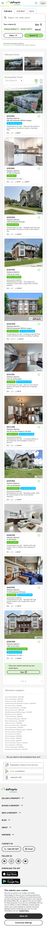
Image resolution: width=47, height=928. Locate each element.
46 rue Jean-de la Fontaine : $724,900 (16, 743)
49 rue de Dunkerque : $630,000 (14, 721)
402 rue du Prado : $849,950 (13, 740)
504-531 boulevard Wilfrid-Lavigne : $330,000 (18, 729)
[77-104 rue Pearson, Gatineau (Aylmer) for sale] (23, 151)
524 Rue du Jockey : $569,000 (14, 701)
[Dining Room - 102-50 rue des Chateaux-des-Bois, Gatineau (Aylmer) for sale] (23, 410)
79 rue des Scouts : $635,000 (13, 745)
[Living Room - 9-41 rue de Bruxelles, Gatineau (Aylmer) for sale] (23, 357)
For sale (8, 11)
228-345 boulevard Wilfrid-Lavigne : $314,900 (18, 712)
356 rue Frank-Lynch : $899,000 (14, 710)
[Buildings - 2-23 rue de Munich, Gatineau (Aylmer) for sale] (23, 464)
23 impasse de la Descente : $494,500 (16, 749)
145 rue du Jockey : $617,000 (13, 732)
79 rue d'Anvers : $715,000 (12, 734)
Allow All (24, 916)
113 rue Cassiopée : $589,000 (13, 736)
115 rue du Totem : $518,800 (13, 738)
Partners (6, 835)
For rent (21, 11)
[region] (23, 907)
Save (22, 672)
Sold (31, 11)
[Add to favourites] (38, 116)
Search (32, 35)
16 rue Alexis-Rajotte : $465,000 (14, 697)
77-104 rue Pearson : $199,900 (13, 716)
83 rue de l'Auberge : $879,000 (14, 699)
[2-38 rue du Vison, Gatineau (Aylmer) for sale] (23, 253)
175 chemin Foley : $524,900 (13, 705)
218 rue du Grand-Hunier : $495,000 (15, 725)
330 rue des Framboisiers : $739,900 (15, 708)
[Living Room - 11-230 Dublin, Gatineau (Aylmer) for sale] (23, 518)
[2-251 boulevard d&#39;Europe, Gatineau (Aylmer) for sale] (23, 200)
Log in (43, 3)
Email (30, 849)
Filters (11, 35)
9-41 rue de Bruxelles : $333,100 (14, 747)
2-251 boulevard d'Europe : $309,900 (15, 719)
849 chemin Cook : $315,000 (13, 714)
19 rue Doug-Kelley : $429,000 (14, 727)
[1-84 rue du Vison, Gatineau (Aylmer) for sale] (23, 625)
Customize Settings (23, 923)
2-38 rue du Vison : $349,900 (13, 723)
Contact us (7, 844)
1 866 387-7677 (13, 849)
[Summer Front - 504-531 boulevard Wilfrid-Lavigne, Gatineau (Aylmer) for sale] (23, 307)
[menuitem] (23, 798)
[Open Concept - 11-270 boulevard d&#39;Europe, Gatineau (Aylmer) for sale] (23, 570)
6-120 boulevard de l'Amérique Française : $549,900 (20, 703)
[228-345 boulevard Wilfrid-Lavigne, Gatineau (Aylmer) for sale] (23, 99)
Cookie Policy (24, 911)
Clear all (38, 29)
